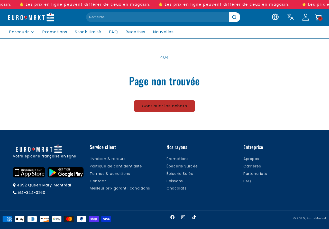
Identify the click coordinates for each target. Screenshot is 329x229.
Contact (98, 181)
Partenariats (255, 173)
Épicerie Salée (180, 173)
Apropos (251, 158)
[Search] (234, 17)
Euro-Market (316, 218)
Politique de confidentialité (116, 166)
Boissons (175, 181)
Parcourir (19, 32)
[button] (318, 17)
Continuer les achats (164, 105)
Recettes (135, 32)
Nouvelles (163, 32)
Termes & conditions (110, 173)
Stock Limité (88, 32)
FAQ (113, 32)
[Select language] (290, 17)
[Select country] (275, 17)
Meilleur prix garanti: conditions (120, 188)
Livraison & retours (107, 158)
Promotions (54, 32)
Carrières (252, 166)
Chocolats (176, 188)
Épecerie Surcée (182, 166)
